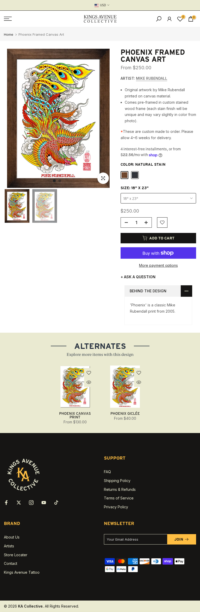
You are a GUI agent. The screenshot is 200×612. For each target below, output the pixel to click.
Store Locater (15, 555)
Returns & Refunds (120, 489)
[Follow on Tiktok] (56, 502)
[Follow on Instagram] (31, 502)
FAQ (107, 471)
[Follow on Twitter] (18, 502)
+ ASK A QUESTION (138, 277)
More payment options (158, 265)
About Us (12, 537)
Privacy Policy (116, 507)
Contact (10, 563)
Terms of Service (119, 498)
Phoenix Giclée (125, 413)
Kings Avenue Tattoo (22, 572)
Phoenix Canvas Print (75, 415)
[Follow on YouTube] (43, 502)
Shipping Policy (117, 480)
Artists (9, 546)
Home (8, 34)
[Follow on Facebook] (6, 502)
